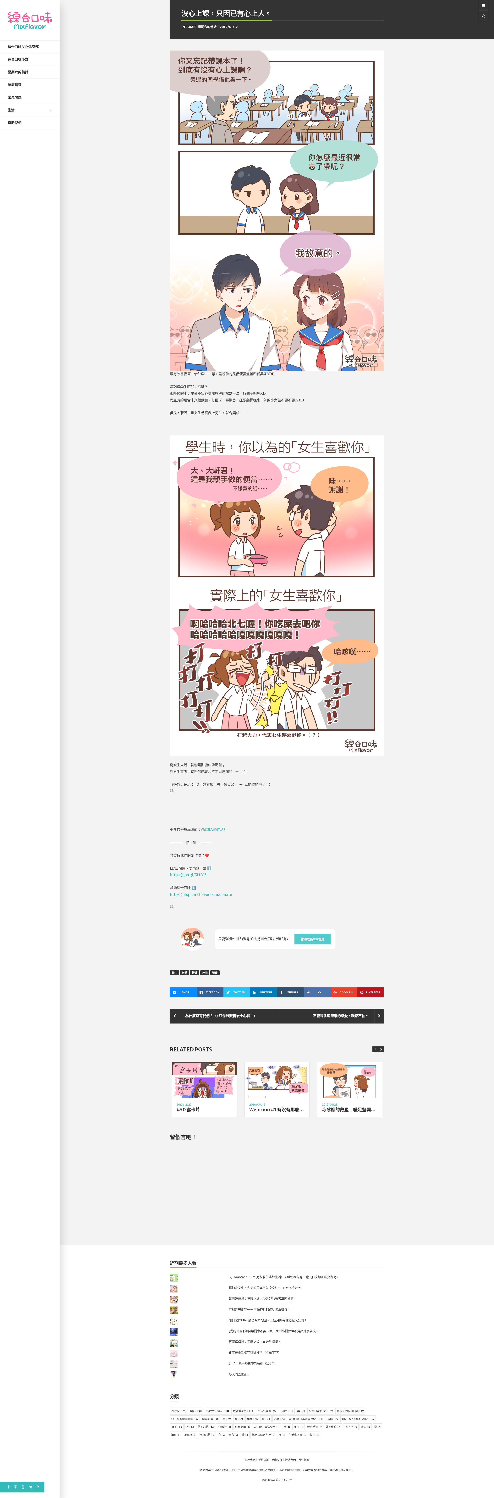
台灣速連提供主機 (289, 1470)
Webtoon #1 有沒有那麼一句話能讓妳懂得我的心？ (301, 1109)
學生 (174, 973)
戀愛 (184, 973)
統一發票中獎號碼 (184, 1419)
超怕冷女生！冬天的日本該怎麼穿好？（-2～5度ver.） (266, 1288)
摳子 (176, 1427)
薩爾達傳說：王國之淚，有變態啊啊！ (255, 1342)
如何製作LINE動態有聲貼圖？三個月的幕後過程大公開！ (268, 1320)
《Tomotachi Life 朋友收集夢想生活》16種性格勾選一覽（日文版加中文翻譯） (284, 1277)
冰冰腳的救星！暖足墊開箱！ (351, 1109)
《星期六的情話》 (214, 830)
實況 (365, 1427)
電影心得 (206, 1427)
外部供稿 (333, 1427)
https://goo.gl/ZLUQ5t (189, 875)
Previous (375, 1049)
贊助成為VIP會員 (312, 939)
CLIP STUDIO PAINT (358, 1419)
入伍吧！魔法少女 (266, 1427)
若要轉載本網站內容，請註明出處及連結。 (328, 1470)
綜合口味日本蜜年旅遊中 (306, 1419)
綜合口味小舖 (18, 59)
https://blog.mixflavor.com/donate (201, 894)
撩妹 (194, 973)
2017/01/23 (330, 1104)
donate (224, 1427)
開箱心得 (210, 1419)
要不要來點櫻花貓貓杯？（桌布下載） (255, 1353)
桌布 (233, 1434)
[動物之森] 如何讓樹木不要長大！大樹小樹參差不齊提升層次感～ (274, 1331)
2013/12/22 (184, 1104)
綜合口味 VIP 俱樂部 (23, 47)
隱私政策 (263, 1460)
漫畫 (215, 973)
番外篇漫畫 (243, 1411)
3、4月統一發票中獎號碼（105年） (253, 1363)
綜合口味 (229, 1470)
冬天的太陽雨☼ (239, 1374)
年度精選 (15, 85)
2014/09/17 (257, 1104)
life (196, 1411)
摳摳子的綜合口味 (350, 1411)
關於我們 (249, 1460)
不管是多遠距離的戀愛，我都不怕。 (341, 1016)
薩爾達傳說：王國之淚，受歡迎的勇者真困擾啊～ (263, 1299)
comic (190, 27)
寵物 (298, 1427)
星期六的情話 (18, 72)
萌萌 (252, 1419)
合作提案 (304, 1460)
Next (381, 1049)
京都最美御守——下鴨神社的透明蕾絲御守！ (260, 1309)
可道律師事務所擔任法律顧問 (258, 1470)
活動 (279, 1419)
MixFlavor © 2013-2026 (277, 1480)
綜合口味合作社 (321, 1411)
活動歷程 (277, 1460)
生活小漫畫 (266, 1411)
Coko (286, 1411)
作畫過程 (242, 1427)
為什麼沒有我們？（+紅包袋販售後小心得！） (221, 1016)
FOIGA (350, 1427)
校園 (205, 973)
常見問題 (15, 97)
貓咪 (332, 1419)
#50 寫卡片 (188, 1109)
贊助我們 (15, 123)
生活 (11, 110)
